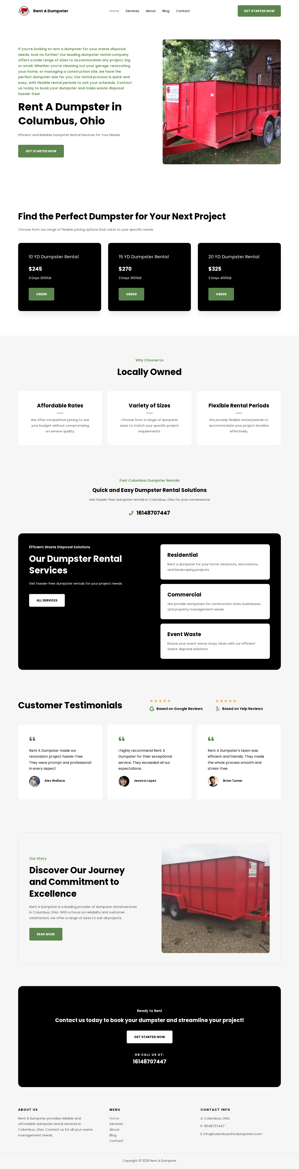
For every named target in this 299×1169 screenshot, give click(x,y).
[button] (259, 11)
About (151, 11)
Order (41, 294)
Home (114, 11)
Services (132, 11)
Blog (165, 11)
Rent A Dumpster (50, 11)
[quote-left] (32, 739)
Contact (183, 11)
